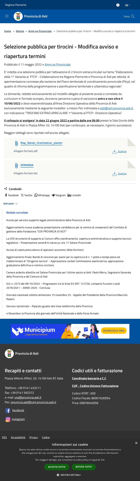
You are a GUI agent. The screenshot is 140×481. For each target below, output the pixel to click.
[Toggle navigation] (7, 16)
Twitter (28, 195)
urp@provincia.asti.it (28, 397)
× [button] (136, 443)
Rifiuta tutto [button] (84, 466)
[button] (70, 475)
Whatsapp (44, 195)
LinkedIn (76, 195)
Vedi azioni (9, 203)
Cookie (46, 437)
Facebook (13, 195)
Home (7, 31)
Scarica (122, 151)
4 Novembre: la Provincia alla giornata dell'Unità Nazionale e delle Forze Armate (52, 313)
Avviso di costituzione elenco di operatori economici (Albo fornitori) (44, 250)
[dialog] (70, 460)
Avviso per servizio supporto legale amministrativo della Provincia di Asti (48, 220)
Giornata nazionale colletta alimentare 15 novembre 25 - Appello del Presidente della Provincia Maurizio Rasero (66, 297)
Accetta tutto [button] (56, 466)
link (102, 459)
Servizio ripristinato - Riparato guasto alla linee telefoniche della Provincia (49, 306)
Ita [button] (126, 5)
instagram (18, 419)
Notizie (20, 31)
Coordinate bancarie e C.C (89, 378)
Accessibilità (18, 437)
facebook (18, 410)
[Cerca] (133, 16)
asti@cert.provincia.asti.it (116, 108)
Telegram (60, 195)
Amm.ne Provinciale (40, 31)
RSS (4, 437)
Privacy (33, 437)
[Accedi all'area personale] (118, 5)
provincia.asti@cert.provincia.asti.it (33, 402)
